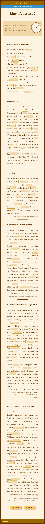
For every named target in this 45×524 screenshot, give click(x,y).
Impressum (5, 521)
